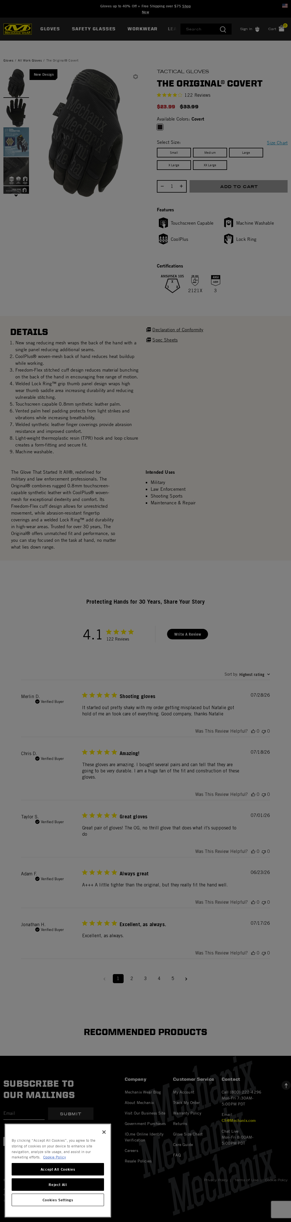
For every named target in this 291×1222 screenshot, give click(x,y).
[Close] (104, 1132)
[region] (58, 1170)
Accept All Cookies (58, 1169)
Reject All (58, 1184)
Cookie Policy (54, 1157)
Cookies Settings (58, 1200)
